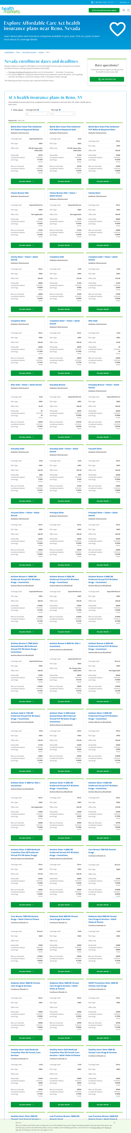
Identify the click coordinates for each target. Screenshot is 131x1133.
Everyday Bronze (57, 384)
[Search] (124, 10)
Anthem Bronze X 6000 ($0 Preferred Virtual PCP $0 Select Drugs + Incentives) (103, 579)
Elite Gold (92, 320)
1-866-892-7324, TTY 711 (104, 2)
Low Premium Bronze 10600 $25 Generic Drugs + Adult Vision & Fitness (103, 1119)
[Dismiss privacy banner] (114, 1123)
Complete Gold (57, 257)
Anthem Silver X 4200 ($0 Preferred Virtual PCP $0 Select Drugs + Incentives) (64, 785)
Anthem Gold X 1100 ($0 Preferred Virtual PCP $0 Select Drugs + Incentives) (25, 716)
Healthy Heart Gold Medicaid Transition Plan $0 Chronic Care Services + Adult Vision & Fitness (65, 1052)
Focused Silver (95, 448)
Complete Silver (18, 320)
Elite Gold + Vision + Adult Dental (26, 384)
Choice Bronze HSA (20, 193)
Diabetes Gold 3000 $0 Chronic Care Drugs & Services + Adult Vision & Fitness (102, 919)
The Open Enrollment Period (18, 72)
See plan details (25, 181)
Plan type (54, 110)
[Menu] (128, 10)
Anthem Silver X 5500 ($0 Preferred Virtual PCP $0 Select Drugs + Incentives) (103, 785)
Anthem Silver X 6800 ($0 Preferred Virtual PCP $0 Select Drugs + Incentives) (64, 852)
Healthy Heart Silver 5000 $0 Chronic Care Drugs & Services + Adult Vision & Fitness (26, 1119)
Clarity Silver (94, 193)
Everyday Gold (17, 448)
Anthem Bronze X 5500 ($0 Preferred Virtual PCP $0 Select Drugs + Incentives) (64, 579)
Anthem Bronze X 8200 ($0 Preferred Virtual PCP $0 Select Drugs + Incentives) (103, 646)
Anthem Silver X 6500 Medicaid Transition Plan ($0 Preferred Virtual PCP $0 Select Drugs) (25, 852)
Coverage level (31, 110)
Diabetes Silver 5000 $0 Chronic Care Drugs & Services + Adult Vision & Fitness (64, 986)
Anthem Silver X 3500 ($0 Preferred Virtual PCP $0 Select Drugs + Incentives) (103, 716)
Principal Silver (57, 512)
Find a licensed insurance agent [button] (104, 10)
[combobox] (38, 114)
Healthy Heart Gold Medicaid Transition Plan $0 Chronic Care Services (26, 1052)
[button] (38, 110)
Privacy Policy (96, 1128)
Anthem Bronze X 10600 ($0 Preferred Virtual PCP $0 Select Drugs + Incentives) (25, 579)
